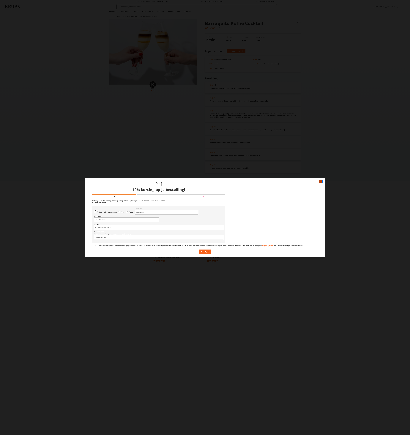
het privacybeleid (267, 245)
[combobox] (166, 212)
